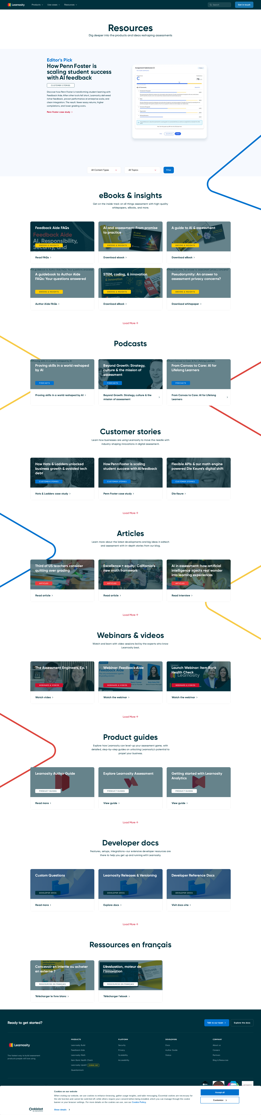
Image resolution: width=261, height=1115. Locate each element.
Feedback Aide (78, 1050)
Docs (167, 1045)
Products (36, 4)
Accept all (220, 1092)
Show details (60, 1109)
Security (121, 1045)
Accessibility (123, 1060)
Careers (216, 1050)
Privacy (121, 1050)
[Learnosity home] (16, 5)
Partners (216, 1055)
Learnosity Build (78, 1045)
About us (217, 1045)
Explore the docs (242, 1023)
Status (168, 1055)
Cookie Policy (139, 1102)
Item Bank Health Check (82, 1060)
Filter (168, 170)
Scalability (123, 1055)
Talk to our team (215, 1023)
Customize (218, 1100)
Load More (129, 822)
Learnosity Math (78, 1055)
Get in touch (244, 5)
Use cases (52, 4)
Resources (69, 4)
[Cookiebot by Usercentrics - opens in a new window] (36, 1110)
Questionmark (77, 1070)
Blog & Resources (220, 1060)
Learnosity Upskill (84, 1065)
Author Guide (171, 1050)
